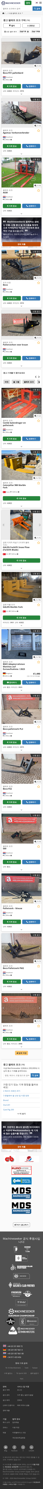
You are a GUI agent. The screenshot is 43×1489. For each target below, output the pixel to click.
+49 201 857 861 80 (15, 1353)
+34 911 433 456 (14, 1357)
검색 (38, 8)
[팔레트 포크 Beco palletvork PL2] (21, 709)
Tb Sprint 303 (21, 1373)
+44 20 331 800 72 (15, 1346)
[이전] (3, 52)
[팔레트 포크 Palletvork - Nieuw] (21, 888)
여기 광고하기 (22, 1224)
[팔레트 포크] (21, 1008)
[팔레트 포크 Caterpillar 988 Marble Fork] (21, 465)
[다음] (39, 52)
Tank (26, 1368)
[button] (40, 3)
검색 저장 (22, 1053)
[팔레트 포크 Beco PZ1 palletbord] (21, 53)
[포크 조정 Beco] (21, 265)
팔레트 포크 (29, 382)
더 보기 (22, 1113)
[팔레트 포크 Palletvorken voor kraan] (21, 325)
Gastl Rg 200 (8, 1109)
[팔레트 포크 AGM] (21, 173)
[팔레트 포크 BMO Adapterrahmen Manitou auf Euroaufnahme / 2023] (21, 644)
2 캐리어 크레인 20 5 (11, 1091)
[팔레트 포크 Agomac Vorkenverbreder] (21, 113)
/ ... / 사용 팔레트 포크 (13, 13)
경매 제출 (21, 244)
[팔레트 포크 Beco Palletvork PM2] (21, 948)
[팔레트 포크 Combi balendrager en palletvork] (21, 403)
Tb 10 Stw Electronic (13, 1368)
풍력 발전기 (34, 1373)
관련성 (32, 25)
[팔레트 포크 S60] (21, 829)
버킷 (6, 382)
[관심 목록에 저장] (38, 70)
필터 (13, 25)
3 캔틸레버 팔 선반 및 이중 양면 (16, 1095)
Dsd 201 (6, 1105)
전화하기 (32, 86)
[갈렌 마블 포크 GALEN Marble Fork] (21, 587)
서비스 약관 (12, 1484)
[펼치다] (21, 94)
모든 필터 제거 (11, 31)
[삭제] (27, 31)
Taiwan (35, 1368)
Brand (5, 1100)
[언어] (36, 3)
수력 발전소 (8, 1373)
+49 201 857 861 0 (15, 1350)
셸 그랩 (16, 382)
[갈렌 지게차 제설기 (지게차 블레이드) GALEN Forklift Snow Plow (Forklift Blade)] (21, 525)
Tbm (21, 1379)
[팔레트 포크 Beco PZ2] (21, 769)
